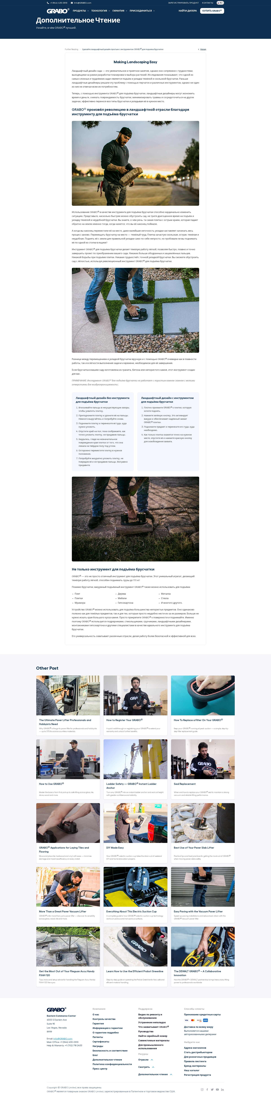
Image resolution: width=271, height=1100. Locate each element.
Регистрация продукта (197, 1075)
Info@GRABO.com (62, 1039)
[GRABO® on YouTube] (217, 1089)
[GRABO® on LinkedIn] (222, 1089)
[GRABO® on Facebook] (207, 1089)
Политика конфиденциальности (112, 1064)
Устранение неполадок (152, 1022)
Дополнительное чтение (107, 1060)
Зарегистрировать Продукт (183, 3)
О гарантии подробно (106, 1033)
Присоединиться (141, 11)
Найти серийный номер (152, 1036)
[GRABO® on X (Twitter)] (212, 1089)
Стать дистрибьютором (198, 1052)
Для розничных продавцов (200, 1057)
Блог (95, 1055)
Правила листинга (195, 1061)
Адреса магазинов (195, 1048)
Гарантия (118, 11)
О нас (96, 1015)
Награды (98, 1046)
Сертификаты (101, 1042)
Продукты (79, 11)
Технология (99, 11)
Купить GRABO (212, 10)
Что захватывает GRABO (153, 1027)
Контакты (207, 3)
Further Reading (71, 49)
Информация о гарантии (108, 1028)
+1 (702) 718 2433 (73, 1045)
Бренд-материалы (195, 1066)
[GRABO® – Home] (58, 10)
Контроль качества (104, 1019)
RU (221, 3)
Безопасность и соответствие (110, 1051)
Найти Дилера (188, 11)
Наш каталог (191, 1070)
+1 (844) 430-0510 (69, 1042)
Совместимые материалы (154, 1040)
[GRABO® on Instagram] (202, 1089)
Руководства (145, 1031)
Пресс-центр (100, 1069)
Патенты (98, 1037)
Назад (203, 49)
